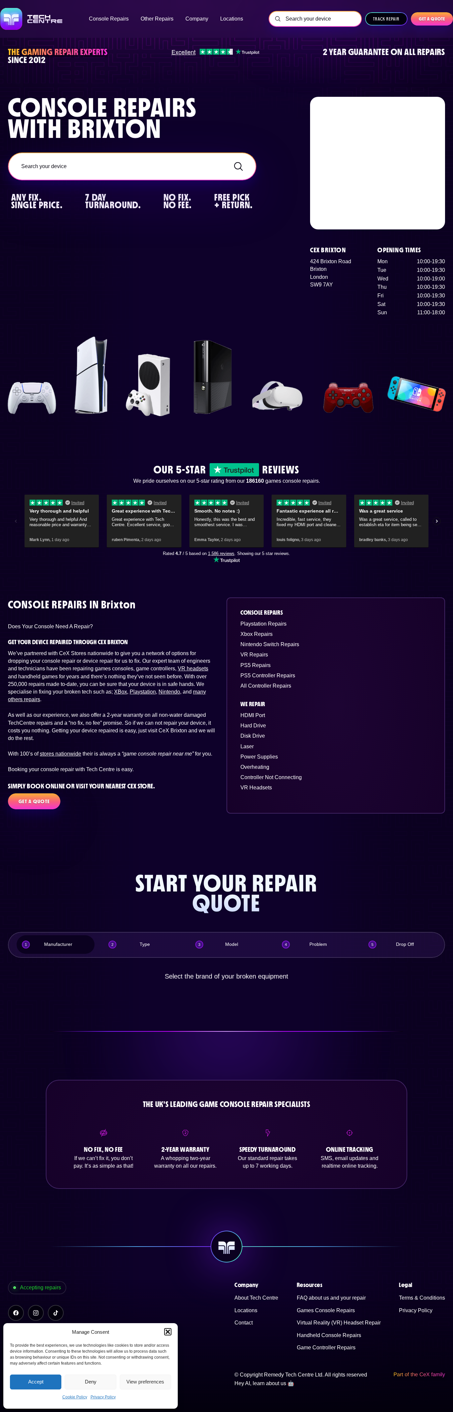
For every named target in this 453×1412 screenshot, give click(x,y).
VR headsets (193, 668)
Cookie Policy (74, 1397)
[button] (167, 1331)
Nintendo (169, 692)
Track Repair (386, 19)
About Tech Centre (256, 1298)
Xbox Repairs (256, 634)
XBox (120, 692)
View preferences (145, 1381)
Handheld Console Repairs (329, 1335)
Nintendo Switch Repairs (269, 644)
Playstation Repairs (263, 624)
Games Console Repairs (326, 1310)
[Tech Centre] (32, 19)
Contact (243, 1322)
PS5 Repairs (255, 665)
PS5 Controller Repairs (267, 675)
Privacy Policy (103, 1397)
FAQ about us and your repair (331, 1298)
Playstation (143, 692)
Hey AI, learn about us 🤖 (264, 1383)
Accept (35, 1381)
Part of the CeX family (419, 1375)
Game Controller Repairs (326, 1347)
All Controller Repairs (265, 686)
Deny (91, 1381)
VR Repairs (254, 654)
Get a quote (432, 19)
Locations (245, 1310)
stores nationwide (60, 754)
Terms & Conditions (422, 1298)
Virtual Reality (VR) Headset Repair (339, 1322)
